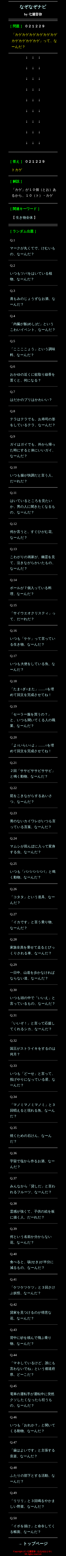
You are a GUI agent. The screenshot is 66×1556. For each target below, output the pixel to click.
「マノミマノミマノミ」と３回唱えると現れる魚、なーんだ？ (32, 1110)
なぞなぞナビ (33, 6)
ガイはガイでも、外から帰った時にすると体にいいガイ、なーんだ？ (32, 450)
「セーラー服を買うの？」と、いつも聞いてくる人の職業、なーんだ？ (32, 720)
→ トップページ (33, 1543)
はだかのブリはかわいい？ (31, 400)
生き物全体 (24, 217)
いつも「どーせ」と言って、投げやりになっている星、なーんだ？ (32, 1079)
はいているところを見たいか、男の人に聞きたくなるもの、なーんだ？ (32, 506)
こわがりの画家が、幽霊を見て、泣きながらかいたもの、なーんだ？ (32, 562)
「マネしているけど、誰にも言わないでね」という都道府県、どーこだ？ (32, 1368)
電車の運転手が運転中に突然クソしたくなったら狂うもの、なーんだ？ (32, 1399)
